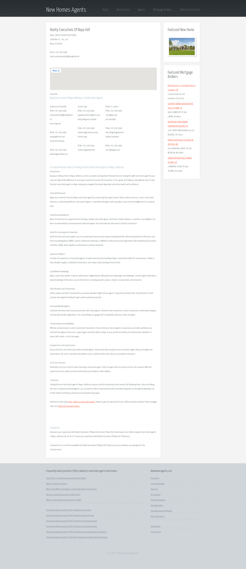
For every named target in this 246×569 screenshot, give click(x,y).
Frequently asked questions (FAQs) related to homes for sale (70, 516)
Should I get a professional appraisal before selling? (66, 478)
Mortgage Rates (157, 506)
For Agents (155, 478)
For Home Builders (158, 484)
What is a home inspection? (56, 484)
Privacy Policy (156, 526)
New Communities (190, 9)
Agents (141, 9)
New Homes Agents (66, 10)
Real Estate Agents (158, 500)
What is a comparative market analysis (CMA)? (63, 500)
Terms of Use (156, 532)
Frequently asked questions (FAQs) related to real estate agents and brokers (76, 532)
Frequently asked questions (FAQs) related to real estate (68, 510)
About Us (154, 489)
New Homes (123, 9)
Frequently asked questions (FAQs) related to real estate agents (71, 526)
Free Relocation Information (161, 511)
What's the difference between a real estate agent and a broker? (71, 489)
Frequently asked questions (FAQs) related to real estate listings (71, 521)
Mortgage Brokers (162, 9)
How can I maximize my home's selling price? (63, 495)
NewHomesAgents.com (130, 553)
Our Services (156, 495)
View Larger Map (53, 94)
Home (105, 9)
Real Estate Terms (158, 516)
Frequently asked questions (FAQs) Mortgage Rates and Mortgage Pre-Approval (76, 537)
